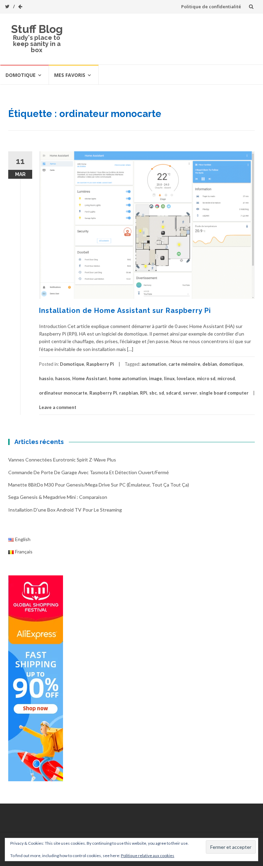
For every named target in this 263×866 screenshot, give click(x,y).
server (190, 393)
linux (169, 378)
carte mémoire (184, 364)
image (155, 378)
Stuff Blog (37, 29)
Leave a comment (57, 407)
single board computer (224, 393)
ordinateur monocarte (63, 393)
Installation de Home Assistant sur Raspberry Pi (125, 310)
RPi (143, 393)
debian (209, 364)
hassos (62, 378)
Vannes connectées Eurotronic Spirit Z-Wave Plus (62, 460)
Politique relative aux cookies (147, 855)
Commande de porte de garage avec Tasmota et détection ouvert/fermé (88, 472)
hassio (46, 378)
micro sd (206, 378)
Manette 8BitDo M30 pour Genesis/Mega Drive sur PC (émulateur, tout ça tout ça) (98, 485)
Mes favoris (69, 75)
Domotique (20, 75)
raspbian (128, 393)
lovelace (186, 378)
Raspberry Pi (100, 364)
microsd (226, 378)
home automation (128, 378)
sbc (153, 393)
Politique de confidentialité (211, 6)
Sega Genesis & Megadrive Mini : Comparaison (57, 497)
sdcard (173, 393)
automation (153, 364)
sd (161, 393)
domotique (231, 364)
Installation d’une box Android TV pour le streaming (65, 510)
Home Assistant (89, 378)
